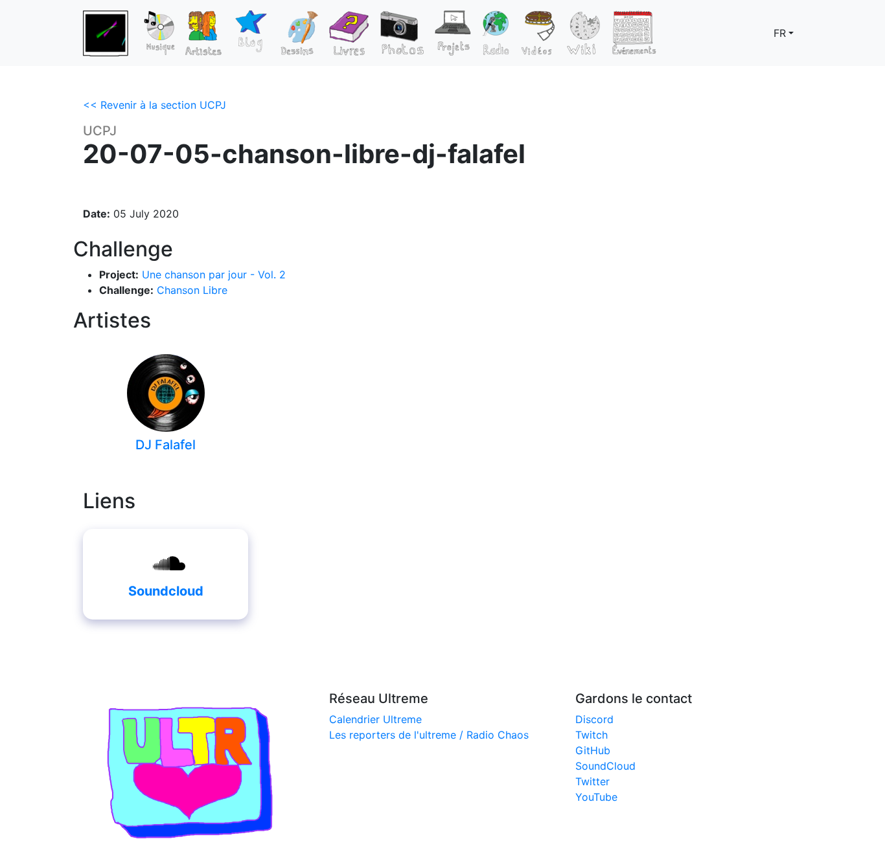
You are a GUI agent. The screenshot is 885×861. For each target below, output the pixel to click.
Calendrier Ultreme (375, 719)
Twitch (591, 734)
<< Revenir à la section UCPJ (154, 104)
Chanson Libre (192, 290)
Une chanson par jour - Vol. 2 (214, 274)
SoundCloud (605, 765)
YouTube (596, 796)
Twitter (592, 781)
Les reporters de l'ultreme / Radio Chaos (429, 734)
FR (780, 33)
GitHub (592, 750)
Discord (594, 719)
